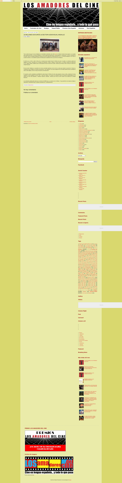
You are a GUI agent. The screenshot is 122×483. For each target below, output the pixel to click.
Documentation (81, 339)
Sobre (80, 235)
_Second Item (81, 343)
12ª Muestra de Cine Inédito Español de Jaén (85, 243)
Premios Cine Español (69, 28)
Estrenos (81, 28)
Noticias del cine (82, 136)
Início (26, 28)
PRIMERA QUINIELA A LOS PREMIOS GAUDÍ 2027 (89, 380)
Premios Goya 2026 (93, 288)
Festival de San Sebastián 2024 (91, 276)
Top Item (80, 237)
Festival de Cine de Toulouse (84, 264)
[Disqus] (49, 143)
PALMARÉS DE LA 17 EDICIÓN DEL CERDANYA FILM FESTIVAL (90, 58)
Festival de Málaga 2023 (82, 274)
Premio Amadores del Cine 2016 (84, 138)
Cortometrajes (81, 125)
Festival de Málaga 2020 (86, 272)
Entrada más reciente (27, 121)
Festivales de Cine (35, 28)
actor (96, 243)
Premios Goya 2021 (89, 286)
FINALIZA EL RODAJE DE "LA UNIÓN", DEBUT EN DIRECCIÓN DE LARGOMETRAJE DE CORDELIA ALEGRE (90, 65)
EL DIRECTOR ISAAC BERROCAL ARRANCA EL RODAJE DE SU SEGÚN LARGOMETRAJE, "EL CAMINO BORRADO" (90, 77)
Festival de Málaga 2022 (90, 273)
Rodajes (46, 28)
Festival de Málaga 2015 (90, 269)
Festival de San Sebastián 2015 (84, 134)
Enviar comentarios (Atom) (33, 123)
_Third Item (81, 344)
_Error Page (81, 336)
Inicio (50, 121)
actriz (81, 244)
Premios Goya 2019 (91, 285)
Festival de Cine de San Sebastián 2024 (87, 261)
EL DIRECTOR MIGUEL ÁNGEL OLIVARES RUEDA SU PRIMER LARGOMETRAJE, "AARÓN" (89, 417)
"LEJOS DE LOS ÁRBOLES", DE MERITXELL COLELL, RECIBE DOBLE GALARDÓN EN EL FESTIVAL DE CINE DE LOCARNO (90, 71)
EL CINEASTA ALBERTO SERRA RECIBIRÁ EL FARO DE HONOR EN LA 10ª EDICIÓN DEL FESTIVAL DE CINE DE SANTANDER (90, 115)
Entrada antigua (72, 121)
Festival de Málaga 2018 (84, 271)
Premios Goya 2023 (87, 287)
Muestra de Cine (82, 135)
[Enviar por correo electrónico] (24, 36)
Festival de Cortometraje (83, 131)
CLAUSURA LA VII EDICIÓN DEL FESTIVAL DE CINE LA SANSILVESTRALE (90, 404)
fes (89, 249)
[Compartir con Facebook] (27, 36)
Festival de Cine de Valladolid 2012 (91, 265)
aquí (56, 54)
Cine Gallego (80, 245)
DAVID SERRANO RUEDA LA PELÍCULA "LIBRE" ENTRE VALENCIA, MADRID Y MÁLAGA (90, 102)
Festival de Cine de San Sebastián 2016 (86, 130)
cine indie (87, 245)
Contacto (80, 236)
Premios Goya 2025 (84, 288)
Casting (80, 123)
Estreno (80, 127)
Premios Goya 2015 (91, 283)
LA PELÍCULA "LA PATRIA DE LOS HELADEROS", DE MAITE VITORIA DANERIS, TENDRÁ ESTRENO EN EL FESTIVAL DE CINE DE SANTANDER (90, 399)
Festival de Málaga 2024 (93, 274)
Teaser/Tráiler (56, 28)
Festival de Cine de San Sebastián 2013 (89, 252)
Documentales (81, 126)
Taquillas (80, 143)
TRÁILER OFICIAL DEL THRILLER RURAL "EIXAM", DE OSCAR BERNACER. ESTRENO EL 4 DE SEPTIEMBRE (90, 393)
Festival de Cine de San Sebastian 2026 (90, 263)
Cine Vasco (93, 245)
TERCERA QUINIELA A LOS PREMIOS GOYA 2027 (89, 83)
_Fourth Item (81, 345)
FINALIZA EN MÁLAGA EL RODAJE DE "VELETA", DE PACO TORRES (90, 108)
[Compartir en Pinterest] (29, 36)
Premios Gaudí (81, 139)
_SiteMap (80, 335)
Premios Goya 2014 (82, 283)
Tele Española (91, 28)
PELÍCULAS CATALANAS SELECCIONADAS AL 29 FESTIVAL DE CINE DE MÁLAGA (90, 367)
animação (89, 244)
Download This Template (83, 340)
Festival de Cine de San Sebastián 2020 (87, 257)
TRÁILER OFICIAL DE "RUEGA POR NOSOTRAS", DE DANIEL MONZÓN (90, 386)
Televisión (81, 145)
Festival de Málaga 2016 (82, 270)
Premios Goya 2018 (82, 285)
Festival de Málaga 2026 (84, 275)
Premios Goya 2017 (82, 140)
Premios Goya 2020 (81, 286)
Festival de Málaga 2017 (83, 132)
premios (80, 147)
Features (80, 332)
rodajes (80, 149)
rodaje (88, 290)
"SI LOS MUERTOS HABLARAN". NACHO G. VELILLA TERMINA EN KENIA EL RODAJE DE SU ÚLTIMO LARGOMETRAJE (87, 37)
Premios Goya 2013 (92, 282)
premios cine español (83, 148)
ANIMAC (85, 244)
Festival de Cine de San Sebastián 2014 (85, 253)
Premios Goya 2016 (82, 284)
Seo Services (81, 337)
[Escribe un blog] (25, 36)
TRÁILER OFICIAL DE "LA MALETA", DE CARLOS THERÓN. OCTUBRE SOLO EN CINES (90, 411)
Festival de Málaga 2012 (87, 268)
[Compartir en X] (26, 36)
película (95, 278)
